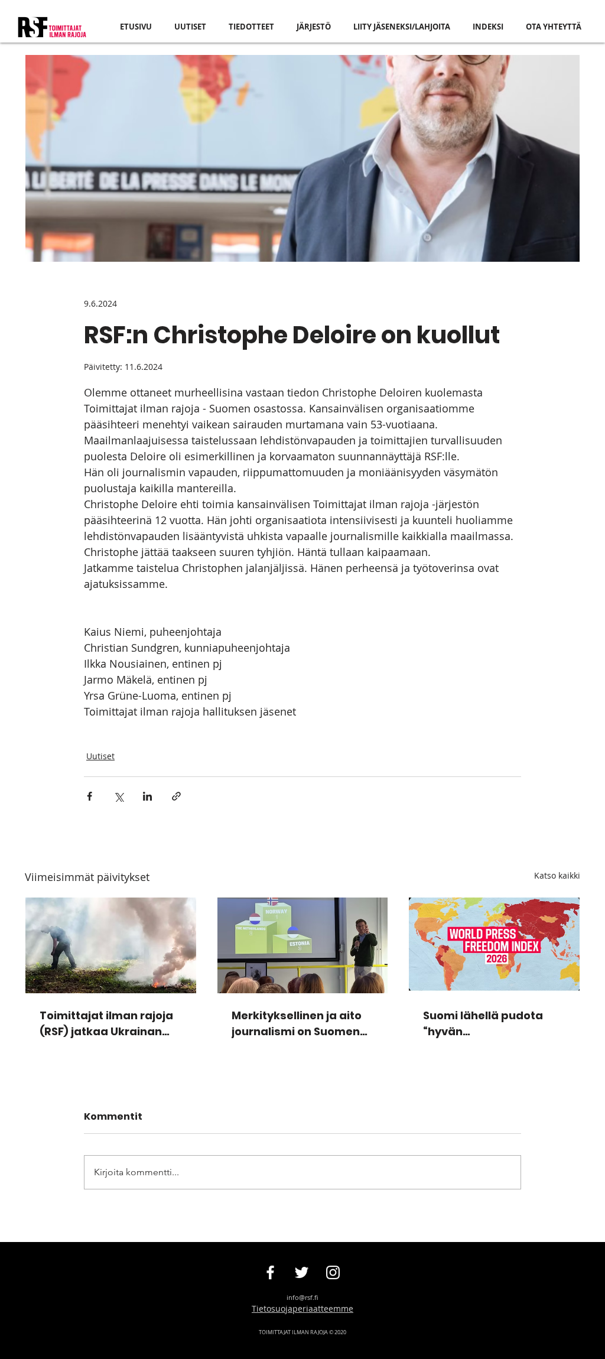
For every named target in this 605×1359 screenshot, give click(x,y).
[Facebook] (270, 1272)
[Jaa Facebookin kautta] (89, 796)
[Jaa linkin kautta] (176, 796)
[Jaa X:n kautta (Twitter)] (118, 796)
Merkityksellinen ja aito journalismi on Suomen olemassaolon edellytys (299, 1023)
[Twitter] (301, 1272)
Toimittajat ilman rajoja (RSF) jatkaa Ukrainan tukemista (106, 1023)
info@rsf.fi (302, 1297)
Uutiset (100, 756)
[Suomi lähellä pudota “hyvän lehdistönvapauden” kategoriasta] (494, 945)
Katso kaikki (557, 875)
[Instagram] (333, 1272)
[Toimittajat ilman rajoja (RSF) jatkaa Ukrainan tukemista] (110, 945)
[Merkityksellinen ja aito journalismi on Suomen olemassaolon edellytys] (302, 945)
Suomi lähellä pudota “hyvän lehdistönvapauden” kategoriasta (483, 1023)
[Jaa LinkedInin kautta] (147, 796)
